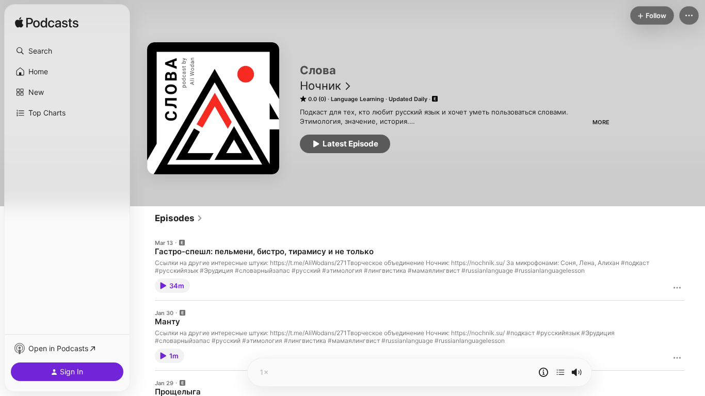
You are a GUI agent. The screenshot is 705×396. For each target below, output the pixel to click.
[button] (67, 51)
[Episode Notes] (543, 372)
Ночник (320, 85)
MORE (601, 122)
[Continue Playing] (560, 372)
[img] (46, 23)
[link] (179, 218)
